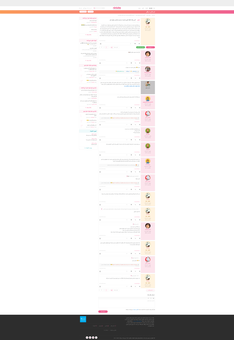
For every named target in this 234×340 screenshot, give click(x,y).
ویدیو (139, 8)
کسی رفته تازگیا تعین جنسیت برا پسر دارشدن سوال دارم (123, 20)
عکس (143, 8)
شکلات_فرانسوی (92, 71)
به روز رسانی (150, 290)
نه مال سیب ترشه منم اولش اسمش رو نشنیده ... (88, 49)
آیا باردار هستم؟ (94, 144)
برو (111, 47)
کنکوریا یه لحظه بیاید (93, 48)
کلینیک (146, 8)
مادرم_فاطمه (92, 127)
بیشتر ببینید (88, 34)
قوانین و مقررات (113, 330)
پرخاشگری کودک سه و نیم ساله (91, 135)
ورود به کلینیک (89, 148)
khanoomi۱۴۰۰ (92, 77)
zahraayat (92, 117)
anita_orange (94, 92)
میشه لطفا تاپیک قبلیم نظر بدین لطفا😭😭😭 (89, 25)
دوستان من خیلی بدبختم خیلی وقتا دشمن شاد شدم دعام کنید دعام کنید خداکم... (89, 54)
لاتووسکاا (95, 26)
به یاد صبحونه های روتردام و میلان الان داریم (89, 90)
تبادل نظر (150, 8)
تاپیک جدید (91, 11)
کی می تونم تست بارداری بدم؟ (91, 140)
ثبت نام (80, 8)
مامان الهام (148, 88)
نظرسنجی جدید (83, 11)
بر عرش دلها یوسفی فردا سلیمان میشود (91, 115)
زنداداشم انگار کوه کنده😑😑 (91, 80)
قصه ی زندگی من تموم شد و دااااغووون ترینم (91, 75)
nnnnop (93, 82)
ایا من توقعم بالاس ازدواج (91, 125)
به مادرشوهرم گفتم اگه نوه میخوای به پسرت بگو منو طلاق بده (90, 69)
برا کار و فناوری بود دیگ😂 (91, 44)
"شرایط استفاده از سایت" (137, 321)
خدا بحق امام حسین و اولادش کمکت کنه (89, 56)
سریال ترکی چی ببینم (93, 20)
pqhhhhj (95, 31)
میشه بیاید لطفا (94, 29)
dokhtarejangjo (94, 98)
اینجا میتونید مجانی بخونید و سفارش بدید (132, 86)
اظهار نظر (150, 47)
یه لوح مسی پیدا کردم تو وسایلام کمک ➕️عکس (88, 43)
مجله (154, 8)
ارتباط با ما (106, 330)
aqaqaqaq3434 (94, 22)
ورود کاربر (84, 8)
